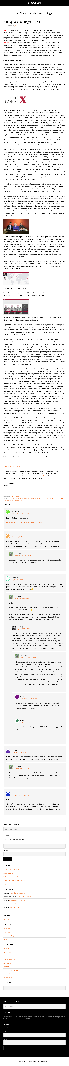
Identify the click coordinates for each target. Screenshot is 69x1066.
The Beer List (7, 939)
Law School (15, 496)
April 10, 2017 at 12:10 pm (28, 657)
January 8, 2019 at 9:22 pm (20, 795)
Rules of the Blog (8, 936)
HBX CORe (48, 498)
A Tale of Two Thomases (11, 869)
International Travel (10, 959)
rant (24, 500)
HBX (42, 498)
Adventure (6, 948)
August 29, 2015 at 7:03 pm (20, 513)
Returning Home (8, 873)
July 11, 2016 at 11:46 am (19, 580)
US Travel (6, 974)
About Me (6, 928)
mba (21, 500)
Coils (5, 884)
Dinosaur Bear (34, 2)
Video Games (7, 977)
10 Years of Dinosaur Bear (11, 877)
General (6, 956)
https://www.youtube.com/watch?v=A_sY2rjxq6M (24, 522)
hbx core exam (57, 498)
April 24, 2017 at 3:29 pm (19, 752)
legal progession (13, 500)
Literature (6, 967)
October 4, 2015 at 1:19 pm (23, 555)
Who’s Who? (7, 932)
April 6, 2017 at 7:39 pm (24, 629)
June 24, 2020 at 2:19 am (28, 722)
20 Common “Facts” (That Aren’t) (14, 880)
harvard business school (33, 498)
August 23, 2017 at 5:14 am (28, 698)
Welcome (6, 919)
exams (17, 498)
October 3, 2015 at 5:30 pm (20, 537)
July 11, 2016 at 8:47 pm (22, 598)
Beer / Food (7, 952)
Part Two (43, 476)
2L (13, 498)
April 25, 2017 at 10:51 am (22, 768)
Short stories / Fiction (10, 970)
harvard (22, 498)
